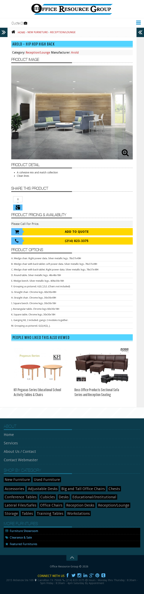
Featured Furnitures (23, 544)
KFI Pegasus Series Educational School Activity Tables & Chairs (37, 392)
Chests (114, 489)
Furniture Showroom (24, 531)
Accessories (14, 489)
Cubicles (47, 497)
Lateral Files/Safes (20, 505)
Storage (11, 513)
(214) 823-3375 (76, 241)
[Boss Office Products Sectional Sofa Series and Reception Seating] (102, 366)
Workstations (78, 513)
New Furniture (17, 479)
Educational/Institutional (94, 497)
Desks (64, 497)
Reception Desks (80, 505)
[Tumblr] (103, 575)
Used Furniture (47, 479)
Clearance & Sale (21, 537)
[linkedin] (85, 575)
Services (11, 443)
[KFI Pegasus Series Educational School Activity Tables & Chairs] (42, 366)
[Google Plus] (91, 575)
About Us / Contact (20, 451)
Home (9, 434)
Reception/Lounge (38, 52)
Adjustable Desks (43, 489)
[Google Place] (35, 580)
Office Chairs (51, 505)
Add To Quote (77, 232)
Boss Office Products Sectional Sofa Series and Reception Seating (96, 392)
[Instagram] (79, 575)
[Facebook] (67, 575)
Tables (27, 513)
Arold (75, 52)
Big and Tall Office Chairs (83, 489)
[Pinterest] (97, 575)
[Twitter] (73, 575)
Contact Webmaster (21, 460)
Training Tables (50, 513)
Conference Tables (21, 497)
